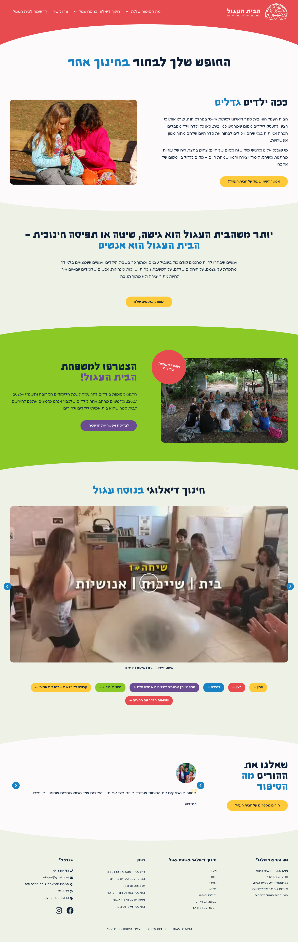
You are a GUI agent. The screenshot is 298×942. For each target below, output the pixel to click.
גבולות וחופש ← (110, 687)
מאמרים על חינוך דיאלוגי (129, 900)
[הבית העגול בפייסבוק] (70, 910)
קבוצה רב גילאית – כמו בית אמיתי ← (61, 687)
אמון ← (258, 687)
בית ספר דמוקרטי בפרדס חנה (125, 872)
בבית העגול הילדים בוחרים (127, 879)
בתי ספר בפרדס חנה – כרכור (125, 893)
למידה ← (213, 687)
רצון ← (236, 687)
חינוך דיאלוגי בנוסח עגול (99, 12)
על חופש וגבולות (134, 886)
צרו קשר (60, 12)
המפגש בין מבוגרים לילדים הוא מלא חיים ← (164, 687)
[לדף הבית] (257, 11)
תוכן (140, 860)
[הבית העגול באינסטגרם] (58, 910)
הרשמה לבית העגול (30, 12)
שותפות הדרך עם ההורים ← (149, 700)
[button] (149, 584)
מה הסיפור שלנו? (146, 12)
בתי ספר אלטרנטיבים (131, 907)
